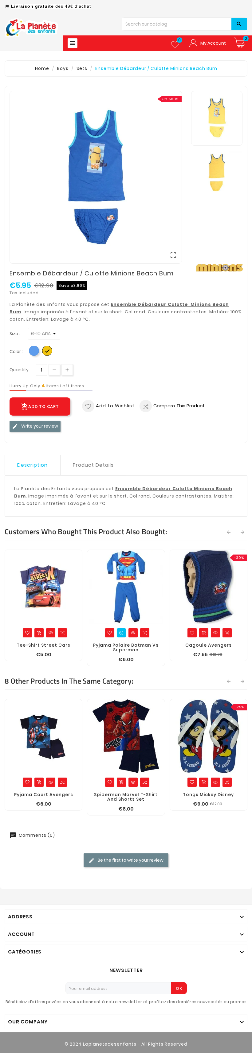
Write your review (39, 426)
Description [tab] (32, 465)
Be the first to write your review (130, 860)
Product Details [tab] (93, 465)
